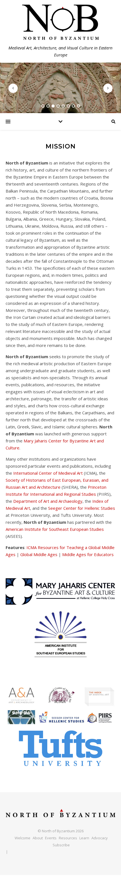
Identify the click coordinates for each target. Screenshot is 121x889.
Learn (84, 837)
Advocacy (99, 837)
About (38, 837)
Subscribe (61, 844)
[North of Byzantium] (60, 813)
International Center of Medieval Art (48, 473)
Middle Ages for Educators (88, 554)
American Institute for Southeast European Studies (55, 529)
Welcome (22, 837)
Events (51, 837)
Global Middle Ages (38, 554)
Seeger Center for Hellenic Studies (81, 508)
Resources (68, 837)
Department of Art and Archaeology (47, 501)
